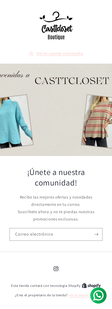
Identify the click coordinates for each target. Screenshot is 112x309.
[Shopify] (91, 285)
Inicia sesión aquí (83, 295)
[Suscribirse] (96, 234)
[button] (56, 53)
